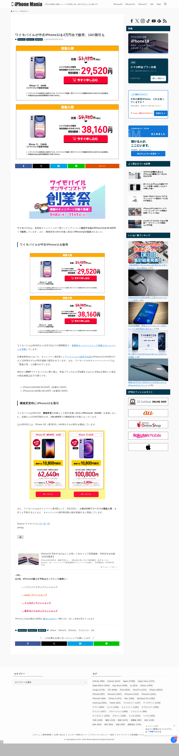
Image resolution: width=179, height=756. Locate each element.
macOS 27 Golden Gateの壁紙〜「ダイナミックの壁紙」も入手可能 (155, 223)
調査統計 (134, 724)
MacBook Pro (146, 698)
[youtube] (153, 21)
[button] (23, 166)
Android (113, 681)
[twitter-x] (137, 21)
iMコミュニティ (50, 619)
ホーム (37, 735)
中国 (97, 720)
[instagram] (142, 21)
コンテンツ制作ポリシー (78, 735)
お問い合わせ (59, 735)
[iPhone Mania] (27, 4)
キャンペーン (130, 707)
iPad (125, 690)
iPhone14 (149, 694)
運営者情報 (46, 735)
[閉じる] (174, 725)
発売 (108, 724)
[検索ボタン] (165, 4)
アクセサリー (132, 703)
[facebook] (131, 21)
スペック (99, 711)
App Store (120, 685)
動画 (123, 720)
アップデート (151, 703)
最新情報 (39, 39)
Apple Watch (101, 685)
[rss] (164, 21)
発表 (120, 724)
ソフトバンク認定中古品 (79, 357)
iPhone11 (21, 39)
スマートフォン (118, 711)
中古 (92, 630)
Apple (129, 681)
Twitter (115, 703)
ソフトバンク (139, 711)
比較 (149, 720)
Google (99, 690)
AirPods (98, 681)
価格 (110, 720)
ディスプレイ (101, 716)
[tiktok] (148, 21)
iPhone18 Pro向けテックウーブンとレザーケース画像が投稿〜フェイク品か (155, 210)
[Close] (1, 742)
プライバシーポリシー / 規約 (102, 735)
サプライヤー (150, 707)
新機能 (136, 720)
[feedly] (159, 21)
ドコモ (134, 716)
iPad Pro (140, 690)
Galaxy (146, 685)
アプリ (98, 707)
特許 (97, 724)
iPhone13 (132, 694)
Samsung (100, 703)
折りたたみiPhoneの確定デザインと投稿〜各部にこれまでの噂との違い (155, 186)
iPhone (53, 630)
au (133, 685)
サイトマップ (122, 735)
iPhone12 (30, 39)
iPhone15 (99, 698)
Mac (129, 698)
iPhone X (115, 698)
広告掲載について (137, 735)
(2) (44, 524)
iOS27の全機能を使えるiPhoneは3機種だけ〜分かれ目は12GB (155, 174)
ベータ (149, 716)
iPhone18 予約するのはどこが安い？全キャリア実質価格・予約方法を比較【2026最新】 (78, 555)
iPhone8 (99, 694)
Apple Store (146, 681)
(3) (48, 524)
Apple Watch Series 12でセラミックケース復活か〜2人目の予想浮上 (155, 198)
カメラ (113, 707)
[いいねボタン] (20, 537)
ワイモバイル (84, 630)
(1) (40, 524)
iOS (112, 690)
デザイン (119, 716)
